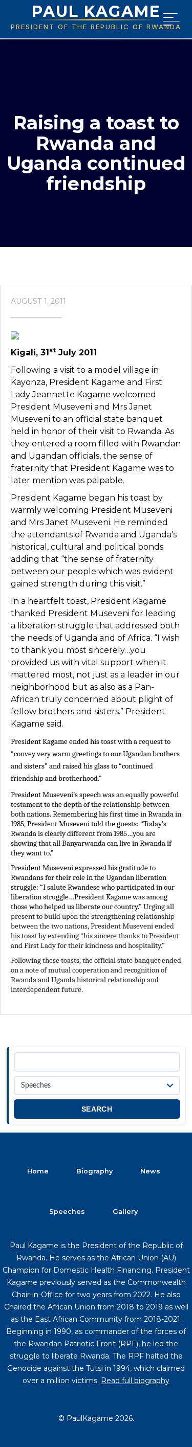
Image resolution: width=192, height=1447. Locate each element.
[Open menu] (169, 19)
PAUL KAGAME (96, 11)
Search (96, 1109)
